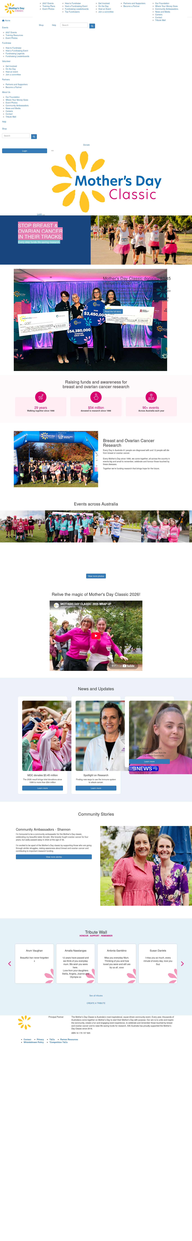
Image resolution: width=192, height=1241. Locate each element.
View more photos (96, 576)
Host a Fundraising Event (17, 50)
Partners (6, 79)
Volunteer (6, 61)
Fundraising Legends (15, 53)
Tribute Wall (11, 116)
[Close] (44, 214)
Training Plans (48, 6)
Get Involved (11, 66)
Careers (9, 111)
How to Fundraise (13, 47)
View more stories (54, 856)
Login (24, 150)
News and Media (13, 108)
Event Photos (11, 38)
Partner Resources (69, 1039)
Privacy (40, 1039)
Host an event (12, 71)
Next (174, 964)
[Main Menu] (52, 150)
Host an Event (104, 8)
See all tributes (96, 995)
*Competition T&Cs (58, 1042)
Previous (18, 964)
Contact (9, 113)
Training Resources (14, 35)
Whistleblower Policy (34, 1042)
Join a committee (13, 74)
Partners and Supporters (17, 84)
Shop (4, 128)
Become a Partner (14, 87)
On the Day (11, 68)
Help (4, 121)
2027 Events (11, 32)
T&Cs (52, 1039)
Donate (86, 144)
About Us (6, 92)
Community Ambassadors (17, 105)
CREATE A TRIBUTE (96, 1003)
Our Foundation (13, 97)
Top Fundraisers (72, 11)
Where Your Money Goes (17, 99)
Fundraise (6, 42)
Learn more (42, 788)
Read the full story (113, 311)
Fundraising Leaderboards (17, 56)
